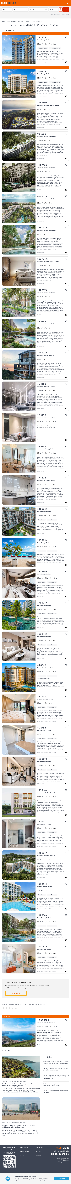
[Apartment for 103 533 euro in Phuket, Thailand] (35, 865)
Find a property (24, 1147)
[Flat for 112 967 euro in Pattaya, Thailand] (35, 771)
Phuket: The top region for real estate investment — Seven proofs (54, 1084)
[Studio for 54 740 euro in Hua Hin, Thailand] (35, 708)
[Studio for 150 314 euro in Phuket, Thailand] (35, 896)
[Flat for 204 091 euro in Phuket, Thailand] (35, 958)
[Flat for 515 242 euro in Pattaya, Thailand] (35, 646)
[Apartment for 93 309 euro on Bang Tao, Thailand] (35, 146)
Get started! (61, 1179)
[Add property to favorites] (67, 37)
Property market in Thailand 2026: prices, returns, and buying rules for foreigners (20, 1126)
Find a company (24, 1151)
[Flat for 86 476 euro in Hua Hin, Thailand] (35, 740)
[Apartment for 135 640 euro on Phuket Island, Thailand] (35, 114)
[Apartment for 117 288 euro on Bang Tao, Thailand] (35, 177)
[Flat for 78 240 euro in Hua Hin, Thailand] (35, 833)
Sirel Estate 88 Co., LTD (42, 62)
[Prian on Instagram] (52, 1154)
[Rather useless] (6, 1008)
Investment (15, 1081)
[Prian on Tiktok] (67, 1154)
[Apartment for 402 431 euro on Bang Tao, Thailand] (35, 208)
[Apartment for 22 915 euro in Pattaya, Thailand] (35, 427)
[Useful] (13, 1008)
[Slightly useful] (9, 1008)
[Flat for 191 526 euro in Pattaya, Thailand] (35, 615)
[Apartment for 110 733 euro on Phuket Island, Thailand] (35, 271)
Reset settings (55, 14)
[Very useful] (16, 1008)
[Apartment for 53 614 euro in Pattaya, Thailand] (35, 458)
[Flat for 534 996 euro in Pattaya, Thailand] (35, 583)
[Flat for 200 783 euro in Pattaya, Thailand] (35, 552)
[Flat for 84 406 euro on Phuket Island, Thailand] (35, 677)
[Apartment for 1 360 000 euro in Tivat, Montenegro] (35, 1032)
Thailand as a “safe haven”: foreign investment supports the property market (19, 1085)
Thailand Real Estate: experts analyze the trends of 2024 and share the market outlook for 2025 (56, 1076)
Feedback (22, 1155)
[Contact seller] (66, 62)
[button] (7, 9)
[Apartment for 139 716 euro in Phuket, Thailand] (35, 802)
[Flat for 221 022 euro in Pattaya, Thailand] (35, 521)
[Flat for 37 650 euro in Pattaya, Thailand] (35, 83)
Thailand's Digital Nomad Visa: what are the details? (55, 1091)
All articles (47, 1057)
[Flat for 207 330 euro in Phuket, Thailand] (35, 927)
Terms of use (39, 1147)
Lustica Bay (39, 1044)
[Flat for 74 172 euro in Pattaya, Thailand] (35, 49)
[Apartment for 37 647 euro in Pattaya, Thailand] (35, 490)
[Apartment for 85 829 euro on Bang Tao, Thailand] (35, 333)
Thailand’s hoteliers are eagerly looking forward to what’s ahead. (55, 1069)
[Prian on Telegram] (60, 1154)
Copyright (38, 1151)
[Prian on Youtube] (63, 1154)
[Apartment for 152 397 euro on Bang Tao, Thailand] (35, 302)
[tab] (6, 1051)
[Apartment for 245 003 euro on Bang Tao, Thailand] (35, 239)
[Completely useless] (3, 1008)
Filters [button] (51, 9)
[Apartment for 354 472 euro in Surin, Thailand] (35, 365)
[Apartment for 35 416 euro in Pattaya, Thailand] (35, 396)
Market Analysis (6, 1081)
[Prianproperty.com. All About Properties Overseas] (8, 2)
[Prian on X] (56, 1154)
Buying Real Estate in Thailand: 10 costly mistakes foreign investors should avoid (56, 1062)
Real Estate (23, 1081)
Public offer (39, 1155)
